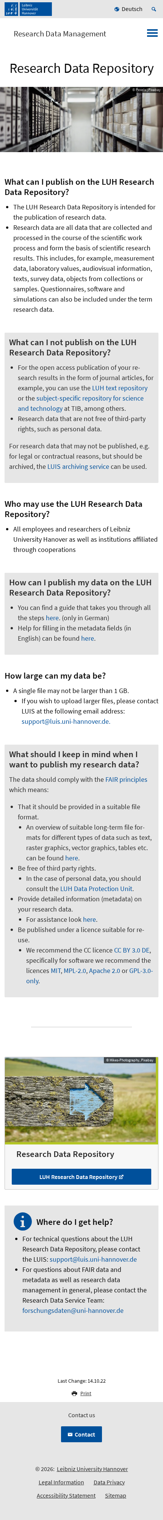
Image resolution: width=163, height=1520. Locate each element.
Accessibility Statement (66, 1495)
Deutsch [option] (132, 9)
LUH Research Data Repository (78, 1176)
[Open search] (155, 9)
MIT (56, 970)
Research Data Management (60, 33)
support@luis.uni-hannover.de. (66, 721)
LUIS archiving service (78, 466)
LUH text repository (119, 388)
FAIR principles (126, 779)
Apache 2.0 (104, 970)
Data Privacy (109, 1482)
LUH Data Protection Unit (96, 888)
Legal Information (61, 1482)
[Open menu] (152, 35)
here (52, 617)
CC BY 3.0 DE (131, 950)
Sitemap (115, 1495)
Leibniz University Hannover (92, 1469)
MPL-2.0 (75, 970)
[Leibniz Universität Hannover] (28, 9)
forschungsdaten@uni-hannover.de (73, 1310)
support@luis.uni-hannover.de (93, 1259)
